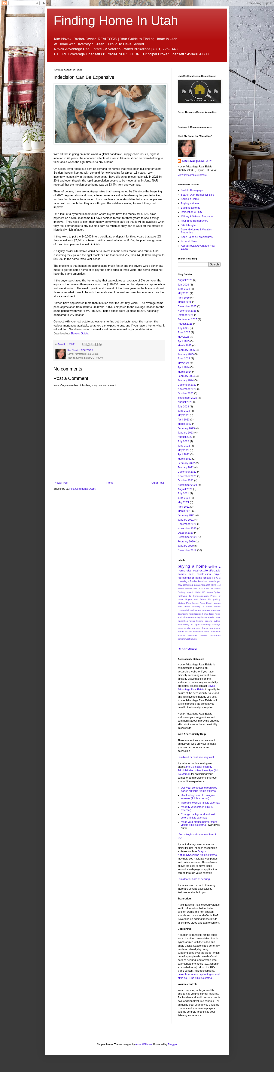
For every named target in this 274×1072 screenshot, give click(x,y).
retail (206, 631)
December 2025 (187, 306)
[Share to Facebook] (96, 344)
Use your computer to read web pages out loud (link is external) (199, 789)
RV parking (214, 599)
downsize (215, 610)
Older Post (158, 482)
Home (109, 482)
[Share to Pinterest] (100, 344)
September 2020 (187, 537)
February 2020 (186, 541)
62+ (201, 588)
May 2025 (183, 336)
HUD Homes (207, 592)
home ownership (192, 617)
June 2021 (184, 497)
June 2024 (184, 358)
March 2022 (185, 458)
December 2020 (187, 524)
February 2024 (186, 376)
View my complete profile (192, 175)
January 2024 (186, 380)
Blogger (172, 1044)
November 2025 (187, 310)
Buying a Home (190, 203)
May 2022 (183, 450)
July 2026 (183, 284)
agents (217, 603)
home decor (208, 614)
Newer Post (61, 482)
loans (180, 628)
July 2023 (183, 406)
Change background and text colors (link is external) (198, 816)
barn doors (184, 606)
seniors (181, 639)
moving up (189, 628)
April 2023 (184, 419)
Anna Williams (143, 1044)
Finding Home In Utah (116, 20)
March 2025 (185, 345)
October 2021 (186, 480)
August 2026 (185, 280)
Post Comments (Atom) (82, 488)
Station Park (184, 603)
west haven (191, 639)
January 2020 (186, 545)
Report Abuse (188, 649)
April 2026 (184, 297)
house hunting (196, 621)
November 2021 (187, 476)
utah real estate (197, 570)
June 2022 (184, 445)
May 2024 (183, 363)
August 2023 (185, 402)
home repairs (207, 617)
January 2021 (186, 519)
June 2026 (184, 288)
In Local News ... (190, 241)
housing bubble (212, 621)
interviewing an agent (189, 624)
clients (217, 606)
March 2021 (185, 511)
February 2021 (186, 515)
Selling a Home (190, 199)
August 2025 (185, 323)
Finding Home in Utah (189, 592)
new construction (200, 574)
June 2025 (184, 332)
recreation (198, 631)
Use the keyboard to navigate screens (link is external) (198, 797)
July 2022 (183, 441)
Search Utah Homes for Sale (197, 194)
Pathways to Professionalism (193, 596)
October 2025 (186, 314)
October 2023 (186, 393)
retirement (215, 631)
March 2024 (185, 371)
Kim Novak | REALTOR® (196, 161)
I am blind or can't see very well (196, 757)
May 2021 (183, 502)
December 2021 (187, 471)
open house (202, 628)
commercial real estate (189, 610)
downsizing (183, 614)
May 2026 (183, 293)
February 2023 (186, 428)
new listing (183, 585)
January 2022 (186, 467)
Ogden (217, 592)
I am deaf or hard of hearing (194, 879)
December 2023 (187, 384)
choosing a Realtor (187, 581)
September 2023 (187, 397)
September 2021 (187, 484)
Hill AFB (216, 578)
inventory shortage (210, 624)
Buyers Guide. (80, 333)
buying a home (192, 566)
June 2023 (184, 410)
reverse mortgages (210, 635)
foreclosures (195, 614)
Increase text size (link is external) (200, 802)
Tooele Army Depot (202, 603)
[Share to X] (92, 344)
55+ (195, 588)
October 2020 (186, 532)
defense (206, 610)
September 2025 (187, 319)
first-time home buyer (209, 581)
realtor (188, 631)
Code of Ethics (212, 588)
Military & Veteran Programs (197, 216)
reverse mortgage (187, 635)
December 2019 (187, 550)
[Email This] (84, 344)
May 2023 (183, 415)
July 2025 (183, 328)
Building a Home (190, 207)
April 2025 (184, 341)
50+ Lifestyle (188, 225)
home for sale (203, 577)
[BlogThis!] (88, 344)
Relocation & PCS (191, 212)
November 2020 (187, 528)
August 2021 (185, 489)
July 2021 (183, 493)
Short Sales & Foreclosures (197, 237)
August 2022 (185, 436)
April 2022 (184, 454)
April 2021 (184, 506)
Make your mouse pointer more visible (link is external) (199, 823)
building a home (202, 606)
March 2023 (185, 423)
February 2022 (186, 463)
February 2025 (186, 350)
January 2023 (186, 432)
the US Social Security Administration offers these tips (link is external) (198, 770)
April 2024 (184, 367)
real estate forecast (199, 585)
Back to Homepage (192, 190)
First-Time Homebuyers (194, 220)
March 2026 (185, 301)
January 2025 (186, 354)
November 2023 (187, 389)
